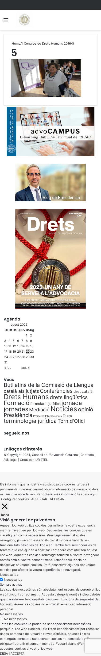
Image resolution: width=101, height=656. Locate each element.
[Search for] (95, 21)
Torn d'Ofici (71, 421)
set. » (25, 368)
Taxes (67, 416)
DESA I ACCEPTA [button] (12, 653)
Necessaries (13, 579)
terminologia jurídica (30, 421)
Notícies (63, 409)
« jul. (7, 368)
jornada (72, 402)
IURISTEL (41, 459)
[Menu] (6, 21)
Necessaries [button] (9, 574)
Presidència (18, 415)
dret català (83, 391)
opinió (85, 409)
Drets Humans (26, 397)
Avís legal (10, 459)
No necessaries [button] (11, 614)
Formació (16, 402)
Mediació (39, 409)
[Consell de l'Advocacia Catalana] (24, 20)
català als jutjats (21, 391)
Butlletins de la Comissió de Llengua (48, 385)
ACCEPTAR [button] (39, 499)
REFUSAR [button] (57, 499)
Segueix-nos (16, 433)
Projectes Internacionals (47, 416)
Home (15, 43)
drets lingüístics (69, 397)
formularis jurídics (45, 403)
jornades (16, 409)
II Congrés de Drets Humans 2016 (46, 43)
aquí (93, 494)
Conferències (56, 391)
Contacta (87, 455)
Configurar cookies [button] (15, 499)
